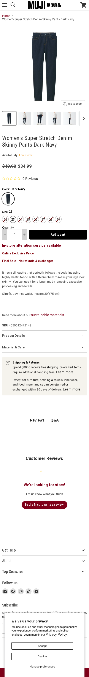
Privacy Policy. (57, 634)
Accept (42, 645)
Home (6, 15)
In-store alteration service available (31, 245)
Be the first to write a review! (44, 504)
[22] (6, 224)
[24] (21, 224)
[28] (51, 224)
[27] (44, 224)
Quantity (8, 227)
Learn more (64, 372)
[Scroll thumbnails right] (82, 118)
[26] (36, 224)
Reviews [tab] (37, 420)
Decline (42, 656)
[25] (28, 224)
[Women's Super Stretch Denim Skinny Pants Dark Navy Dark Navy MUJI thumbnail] (9, 118)
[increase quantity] (24, 234)
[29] (59, 224)
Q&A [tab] (55, 420)
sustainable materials (47, 315)
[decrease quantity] (4, 234)
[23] (13, 224)
